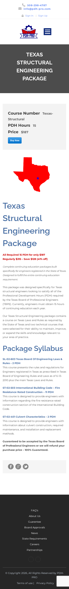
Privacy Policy (45, 583)
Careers (34, 544)
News (34, 533)
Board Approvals (34, 527)
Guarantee (34, 521)
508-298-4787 (37, 5)
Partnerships (34, 550)
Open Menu (47, 31)
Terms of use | (25, 583)
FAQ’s (34, 510)
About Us (34, 516)
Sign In (29, 15)
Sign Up (42, 15)
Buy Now (14, 140)
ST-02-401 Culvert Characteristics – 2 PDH (29, 416)
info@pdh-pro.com (37, 8)
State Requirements (34, 538)
